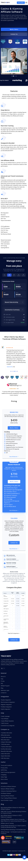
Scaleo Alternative (5, 753)
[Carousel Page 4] (14, 371)
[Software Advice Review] (6, 841)
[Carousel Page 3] (13, 371)
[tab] (4, 275)
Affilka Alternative (5, 735)
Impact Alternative (5, 756)
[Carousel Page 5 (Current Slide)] (16, 371)
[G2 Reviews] (6, 837)
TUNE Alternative (5, 744)
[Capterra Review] (19, 837)
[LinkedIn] (2, 668)
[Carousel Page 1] (10, 371)
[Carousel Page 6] (17, 371)
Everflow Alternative (6, 749)
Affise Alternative (5, 739)
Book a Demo (21, 2)
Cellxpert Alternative (6, 742)
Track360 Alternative (6, 737)
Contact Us (14, 34)
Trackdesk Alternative (6, 733)
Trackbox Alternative (6, 746)
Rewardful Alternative (6, 751)
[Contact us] (24, 857)
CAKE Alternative (5, 758)
